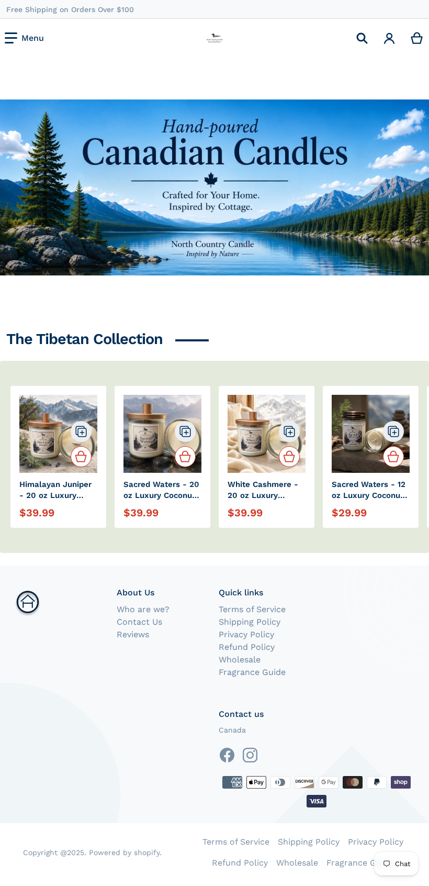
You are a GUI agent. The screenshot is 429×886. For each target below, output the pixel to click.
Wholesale (240, 659)
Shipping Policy (249, 622)
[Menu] (24, 38)
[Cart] (417, 38)
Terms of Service (252, 609)
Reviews (133, 634)
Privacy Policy (246, 634)
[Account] (389, 38)
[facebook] (227, 755)
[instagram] (250, 755)
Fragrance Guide (252, 672)
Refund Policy (247, 647)
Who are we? (143, 609)
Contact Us (139, 622)
